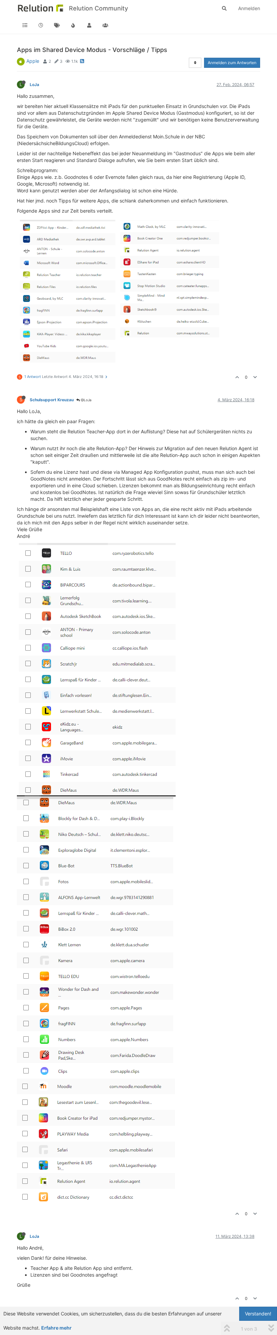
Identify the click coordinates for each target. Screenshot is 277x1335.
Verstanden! (258, 1313)
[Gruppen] (105, 25)
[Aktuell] (41, 25)
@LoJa (86, 400)
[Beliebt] (73, 25)
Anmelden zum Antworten (232, 62)
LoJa (34, 84)
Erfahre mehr (56, 1328)
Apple (32, 61)
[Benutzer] (89, 25)
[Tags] (57, 25)
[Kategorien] (25, 25)
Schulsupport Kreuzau (52, 399)
